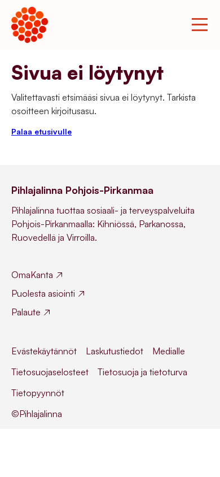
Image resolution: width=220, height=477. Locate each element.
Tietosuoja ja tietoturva (142, 372)
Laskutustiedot (114, 351)
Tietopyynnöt (37, 392)
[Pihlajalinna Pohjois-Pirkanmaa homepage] (29, 25)
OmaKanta (32, 274)
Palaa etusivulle (41, 131)
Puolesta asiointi (43, 293)
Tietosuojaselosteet (50, 372)
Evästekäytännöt (44, 351)
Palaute (26, 312)
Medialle (168, 351)
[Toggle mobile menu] (200, 25)
